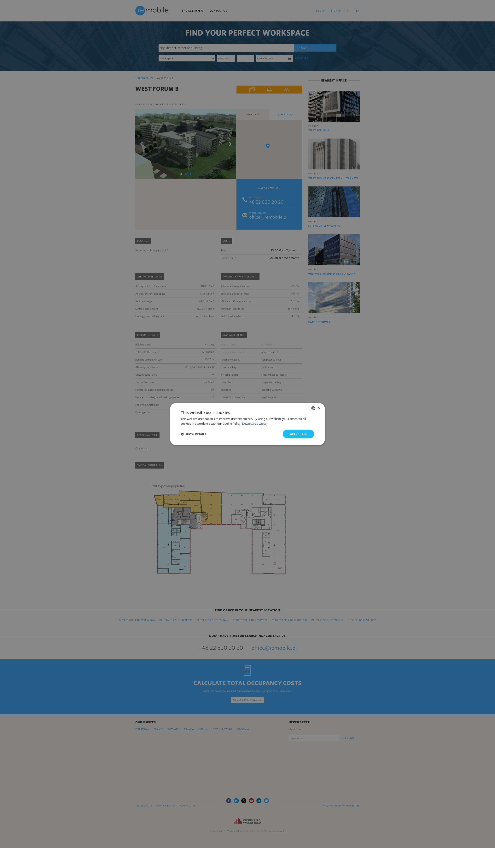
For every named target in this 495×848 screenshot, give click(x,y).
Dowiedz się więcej (254, 423)
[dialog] (247, 424)
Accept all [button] (298, 434)
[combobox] (313, 408)
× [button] (318, 408)
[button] (193, 434)
